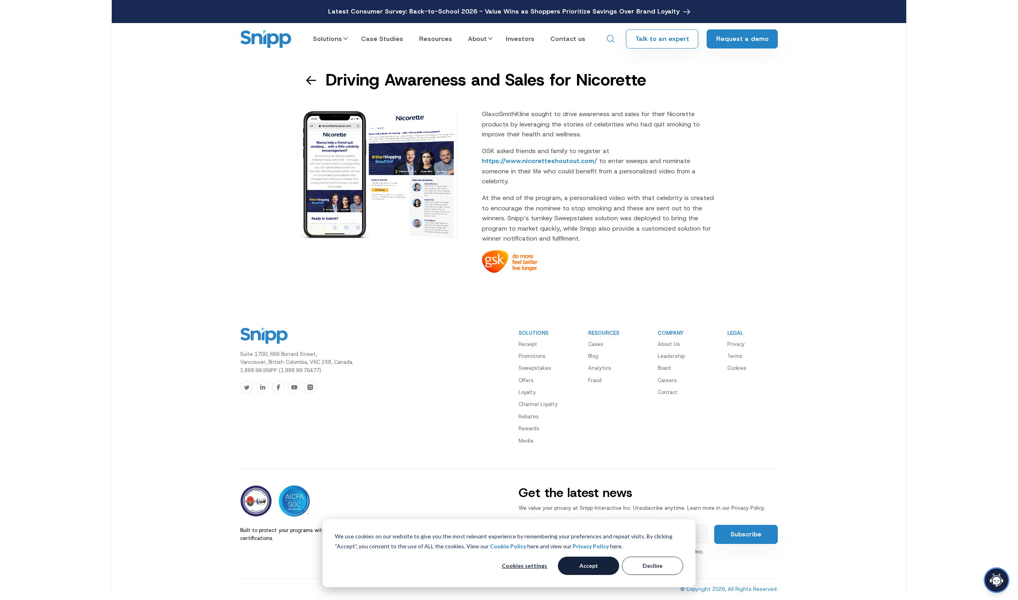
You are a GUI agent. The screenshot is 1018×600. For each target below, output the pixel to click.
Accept (588, 565)
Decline (652, 565)
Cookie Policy (508, 546)
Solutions (327, 39)
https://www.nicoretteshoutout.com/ (539, 161)
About (477, 39)
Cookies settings (524, 565)
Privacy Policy (591, 546)
